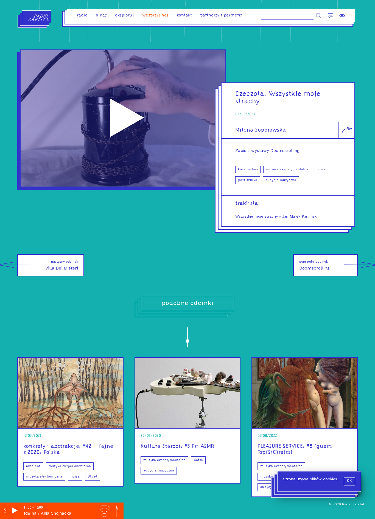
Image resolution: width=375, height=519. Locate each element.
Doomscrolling (314, 265)
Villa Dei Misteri (61, 265)
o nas (101, 15)
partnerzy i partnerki (221, 15)
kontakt (184, 15)
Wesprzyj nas (155, 15)
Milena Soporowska (260, 130)
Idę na (30, 513)
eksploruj (124, 15)
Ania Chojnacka (56, 513)
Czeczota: (251, 94)
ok (349, 481)
